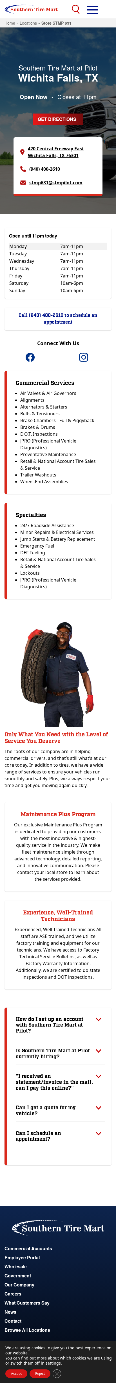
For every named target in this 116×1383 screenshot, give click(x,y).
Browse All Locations (27, 1330)
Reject (40, 1373)
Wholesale (16, 1266)
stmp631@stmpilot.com (55, 182)
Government (18, 1275)
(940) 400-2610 (44, 169)
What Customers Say (27, 1302)
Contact (13, 1321)
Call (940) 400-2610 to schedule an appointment (58, 319)
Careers (13, 1293)
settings (53, 1363)
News (10, 1312)
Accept (16, 1373)
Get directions (57, 119)
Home (10, 23)
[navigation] (92, 9)
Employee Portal (22, 1257)
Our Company (19, 1284)
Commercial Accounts (28, 1248)
